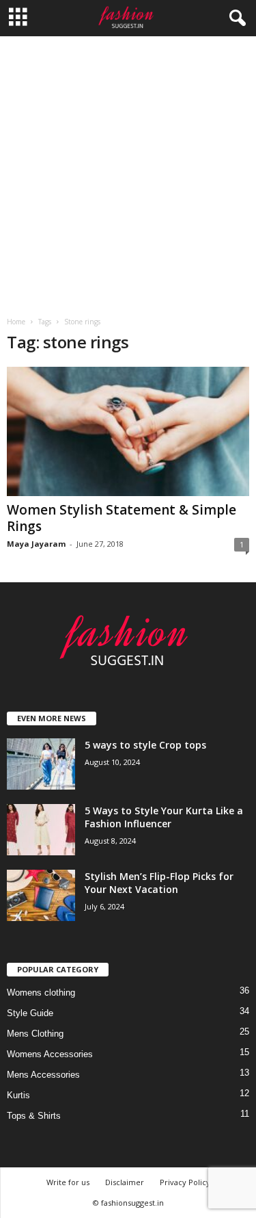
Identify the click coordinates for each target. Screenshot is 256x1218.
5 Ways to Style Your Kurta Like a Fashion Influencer (164, 817)
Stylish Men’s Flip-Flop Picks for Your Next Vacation (159, 883)
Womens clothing (41, 992)
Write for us (67, 1182)
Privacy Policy (185, 1182)
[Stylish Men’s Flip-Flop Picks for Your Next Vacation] (41, 895)
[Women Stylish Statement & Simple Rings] (128, 431)
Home (16, 321)
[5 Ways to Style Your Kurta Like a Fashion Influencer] (41, 829)
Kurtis (18, 1095)
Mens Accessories (43, 1075)
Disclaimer (124, 1182)
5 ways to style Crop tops (145, 744)
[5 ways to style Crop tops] (41, 764)
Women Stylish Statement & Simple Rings (121, 518)
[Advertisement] (128, 171)
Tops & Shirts (34, 1116)
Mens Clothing (35, 1033)
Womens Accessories (50, 1054)
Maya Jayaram (36, 544)
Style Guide (30, 1013)
